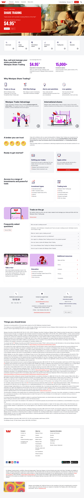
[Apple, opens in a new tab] (74, 462)
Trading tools (62, 186)
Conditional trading (62, 194)
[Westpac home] (3, 2)
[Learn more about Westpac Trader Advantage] (38, 126)
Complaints (60, 278)
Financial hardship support (27, 439)
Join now (7, 28)
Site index (52, 443)
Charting (60, 190)
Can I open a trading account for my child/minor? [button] (42, 236)
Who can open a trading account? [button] (39, 224)
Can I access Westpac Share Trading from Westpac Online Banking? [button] (46, 245)
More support (68, 312)
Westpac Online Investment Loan (39, 169)
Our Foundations (39, 451)
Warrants (34, 196)
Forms (59, 264)
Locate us (23, 435)
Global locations (39, 453)
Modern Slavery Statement (56, 445)
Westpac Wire (38, 441)
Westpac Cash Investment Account (40, 167)
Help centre (30, 2)
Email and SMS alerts (63, 192)
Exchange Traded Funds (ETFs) (39, 192)
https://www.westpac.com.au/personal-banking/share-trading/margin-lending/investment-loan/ (26, 374)
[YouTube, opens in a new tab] (12, 462)
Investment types (37, 186)
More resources (35, 277)
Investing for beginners (37, 271)
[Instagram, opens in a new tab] (18, 462)
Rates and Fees (61, 260)
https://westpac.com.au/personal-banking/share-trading (43, 344)
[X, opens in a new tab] (10, 462)
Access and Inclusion (55, 433)
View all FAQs (8, 230)
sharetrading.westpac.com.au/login (42, 312)
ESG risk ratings (62, 198)
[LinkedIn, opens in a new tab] (15, 462)
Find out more (33, 217)
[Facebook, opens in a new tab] (7, 462)
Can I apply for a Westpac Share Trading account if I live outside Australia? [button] (48, 239)
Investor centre (38, 437)
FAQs (22, 437)
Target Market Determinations (28, 474)
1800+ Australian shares (37, 190)
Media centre (38, 439)
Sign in (76, 2)
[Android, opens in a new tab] (66, 462)
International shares (36, 188)
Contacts (60, 269)
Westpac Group (38, 433)
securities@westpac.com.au (42, 301)
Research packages (62, 196)
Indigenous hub (38, 446)
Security (52, 435)
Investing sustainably (37, 275)
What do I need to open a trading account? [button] (41, 233)
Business (17, 2)
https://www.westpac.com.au (42, 369)
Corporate (23, 2)
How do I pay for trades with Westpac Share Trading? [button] (43, 248)
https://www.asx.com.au (45, 390)
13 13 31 (16, 299)
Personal (11, 2)
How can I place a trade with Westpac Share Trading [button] (43, 242)
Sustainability (38, 443)
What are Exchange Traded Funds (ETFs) (41, 273)
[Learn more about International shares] (77, 126)
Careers (37, 435)
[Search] (81, 2)
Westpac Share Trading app (64, 188)
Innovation (37, 455)
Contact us (23, 433)
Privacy (59, 273)
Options (34, 194)
